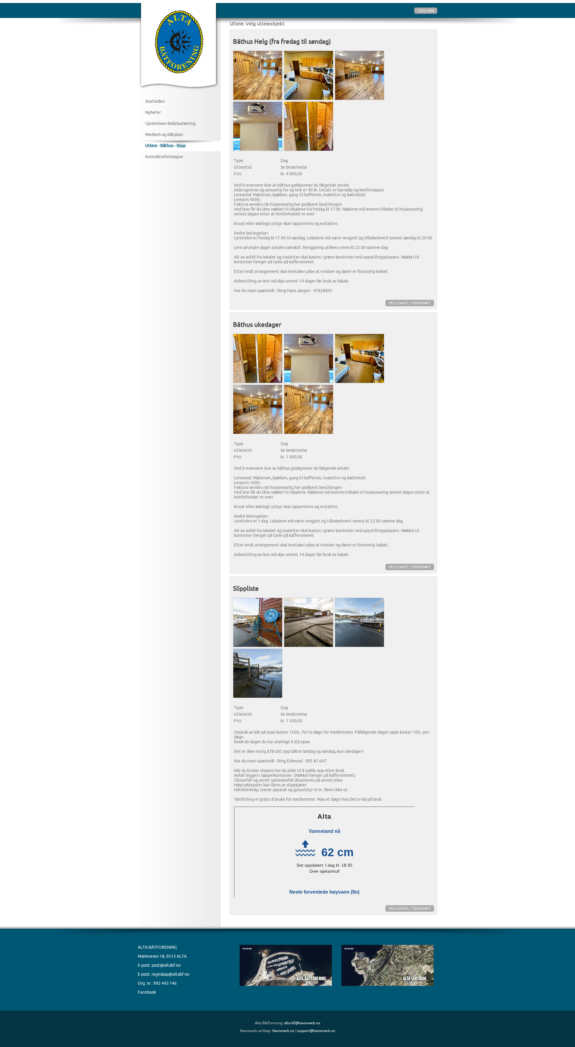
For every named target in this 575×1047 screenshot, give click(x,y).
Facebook (147, 992)
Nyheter (153, 112)
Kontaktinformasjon (164, 156)
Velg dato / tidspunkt (410, 303)
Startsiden (155, 101)
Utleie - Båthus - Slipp (165, 145)
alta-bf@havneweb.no (302, 1023)
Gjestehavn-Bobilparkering (170, 123)
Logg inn (425, 11)
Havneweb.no (283, 1031)
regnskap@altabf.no (170, 974)
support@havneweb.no (316, 1031)
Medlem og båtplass (164, 134)
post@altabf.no (166, 965)
